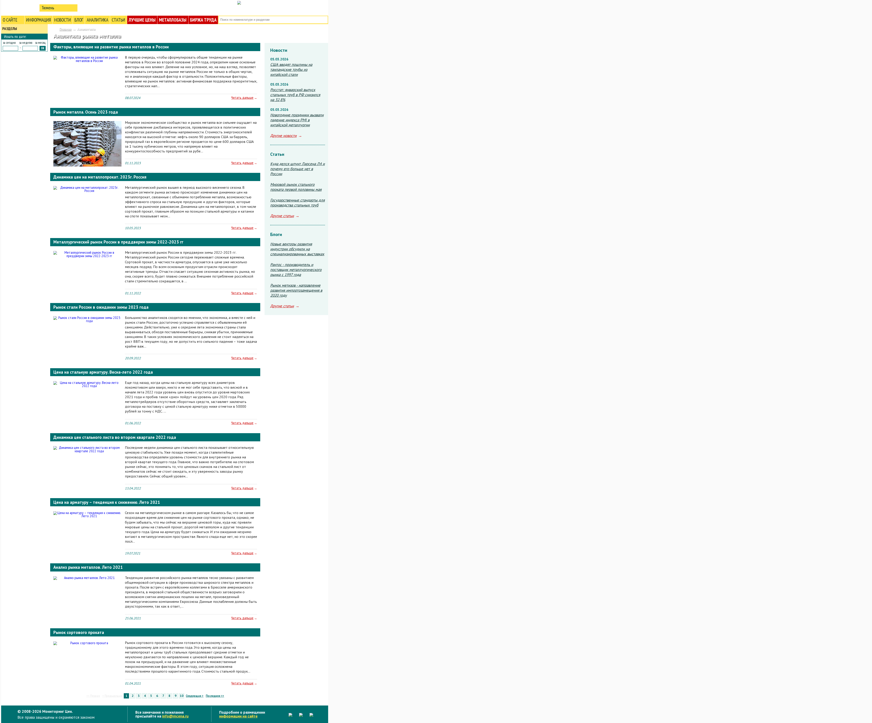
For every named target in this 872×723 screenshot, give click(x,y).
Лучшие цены (142, 20)
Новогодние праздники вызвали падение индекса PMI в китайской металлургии (297, 119)
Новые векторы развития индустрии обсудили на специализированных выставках (297, 248)
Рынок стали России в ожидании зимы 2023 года (101, 307)
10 (181, 696)
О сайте (10, 20)
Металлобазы (172, 20)
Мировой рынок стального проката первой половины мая (296, 187)
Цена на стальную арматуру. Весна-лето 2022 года (103, 372)
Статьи (118, 20)
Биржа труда (203, 20)
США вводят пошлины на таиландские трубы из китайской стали (291, 69)
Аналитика (97, 20)
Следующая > (194, 695)
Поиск (324, 20)
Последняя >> (215, 695)
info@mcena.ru (175, 716)
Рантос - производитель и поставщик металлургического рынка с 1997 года (296, 269)
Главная (65, 29)
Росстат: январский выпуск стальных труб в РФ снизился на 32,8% (295, 94)
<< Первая (93, 695)
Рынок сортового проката (78, 632)
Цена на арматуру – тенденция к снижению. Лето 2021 (106, 502)
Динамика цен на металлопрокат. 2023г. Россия (99, 177)
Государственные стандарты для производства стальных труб (297, 203)
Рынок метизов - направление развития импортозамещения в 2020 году (296, 290)
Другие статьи (282, 215)
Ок (42, 48)
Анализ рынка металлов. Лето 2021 (88, 567)
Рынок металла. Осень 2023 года (85, 112)
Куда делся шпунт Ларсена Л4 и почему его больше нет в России (297, 168)
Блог (78, 20)
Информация (38, 20)
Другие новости (283, 135)
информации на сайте (238, 716)
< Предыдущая (112, 695)
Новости (62, 20)
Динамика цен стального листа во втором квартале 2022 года (114, 437)
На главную (19, 8)
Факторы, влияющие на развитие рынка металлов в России (111, 47)
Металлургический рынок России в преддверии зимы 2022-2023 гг (118, 242)
